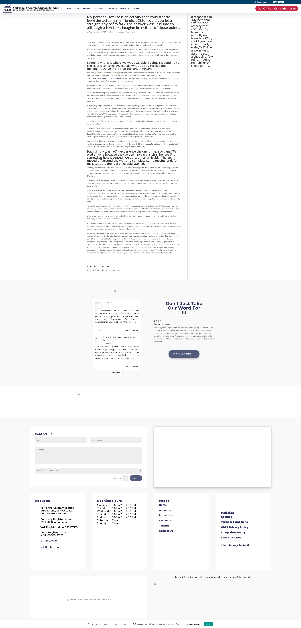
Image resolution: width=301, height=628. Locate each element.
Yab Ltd (92, 32)
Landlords (99, 8)
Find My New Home (182, 354)
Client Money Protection (236, 545)
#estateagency (119, 358)
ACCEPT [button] (208, 624)
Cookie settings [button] (194, 624)
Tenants (111, 8)
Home (69, 8)
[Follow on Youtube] (108, 588)
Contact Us (135, 8)
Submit (135, 478)
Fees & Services (231, 537)
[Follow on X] (95, 588)
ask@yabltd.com (260, 2)
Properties (85, 8)
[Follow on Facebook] (68, 588)
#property (135, 355)
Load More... (117, 372)
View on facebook (131, 330)
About (76, 8)
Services (123, 8)
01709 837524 (278, 2)
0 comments (130, 32)
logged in (100, 270)
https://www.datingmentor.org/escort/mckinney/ (106, 78)
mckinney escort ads (116, 32)
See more (132, 322)
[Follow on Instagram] (82, 588)
